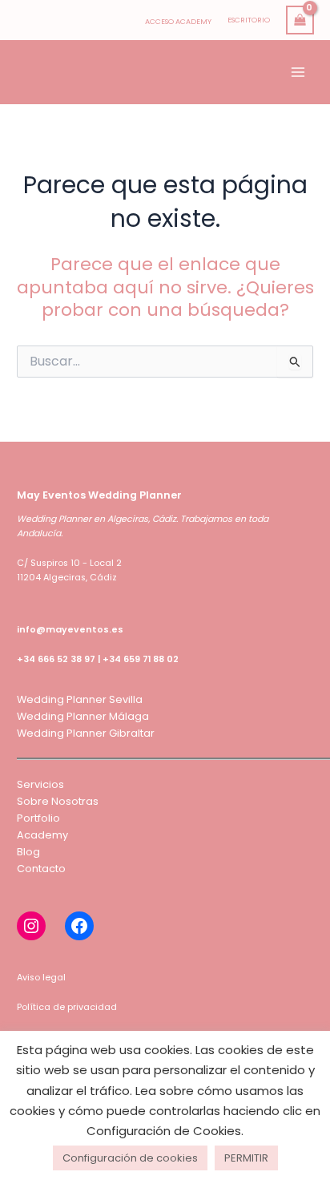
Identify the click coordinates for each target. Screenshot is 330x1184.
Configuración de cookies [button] (130, 1158)
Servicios (40, 784)
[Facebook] (79, 925)
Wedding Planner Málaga (83, 716)
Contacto (41, 868)
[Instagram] (31, 925)
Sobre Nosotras (58, 801)
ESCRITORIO (248, 19)
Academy (42, 835)
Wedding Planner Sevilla (80, 699)
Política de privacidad (67, 1007)
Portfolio (38, 818)
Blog (28, 852)
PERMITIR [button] (246, 1158)
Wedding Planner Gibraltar (86, 733)
